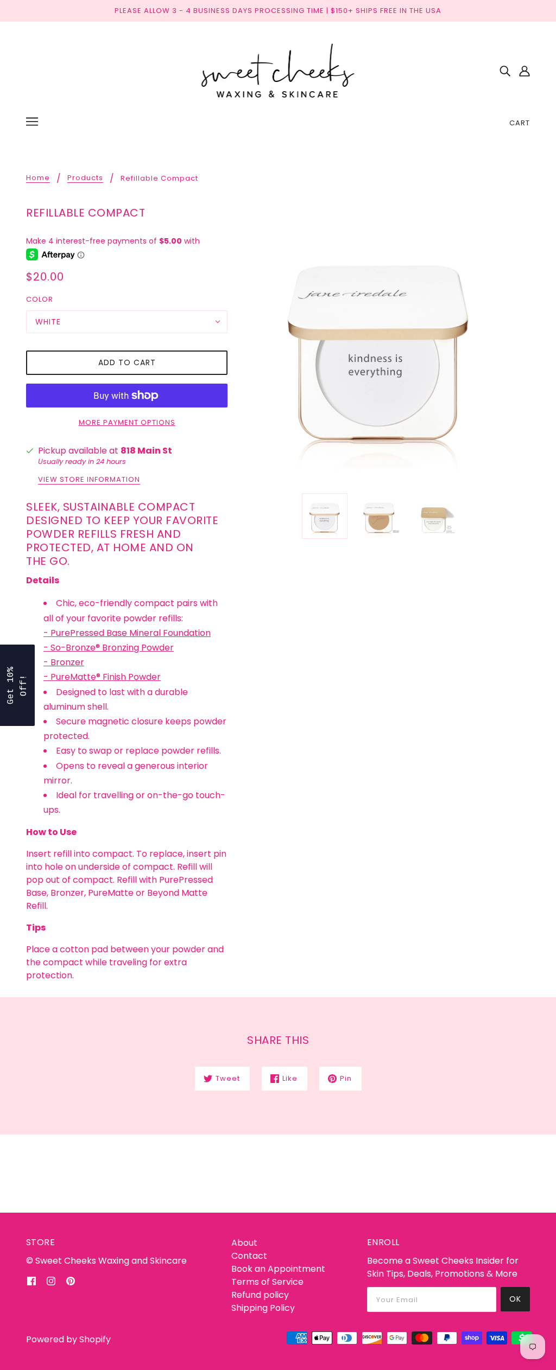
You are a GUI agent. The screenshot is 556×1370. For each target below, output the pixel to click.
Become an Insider (354, 725)
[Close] (419, 594)
